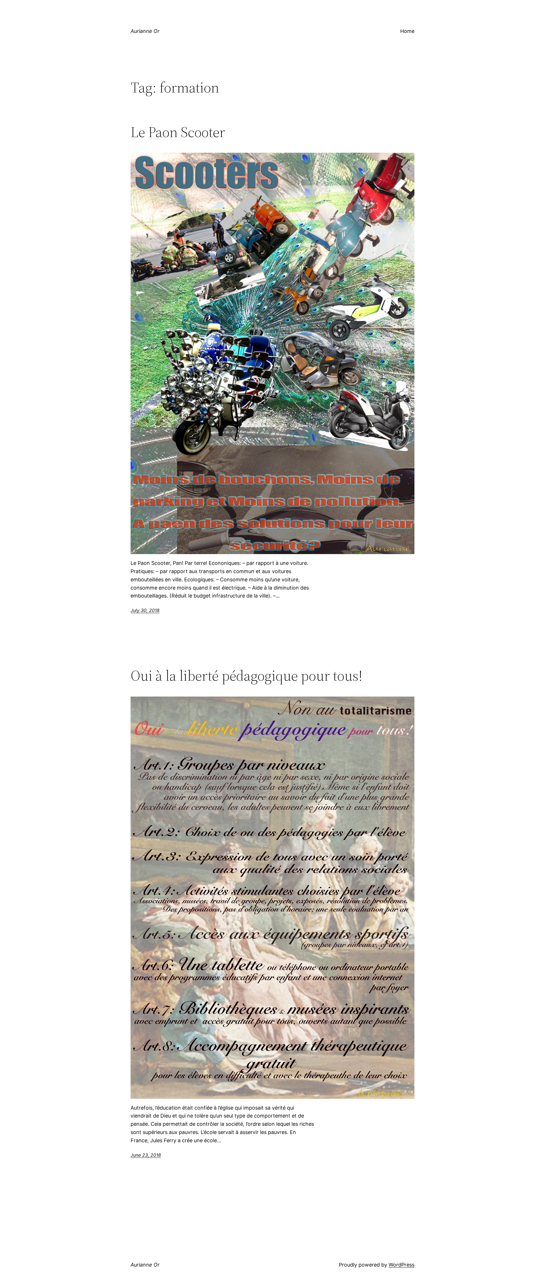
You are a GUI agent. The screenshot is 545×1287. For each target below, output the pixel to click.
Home (407, 31)
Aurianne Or (145, 31)
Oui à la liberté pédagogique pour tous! (246, 675)
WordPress (401, 1265)
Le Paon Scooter (178, 132)
